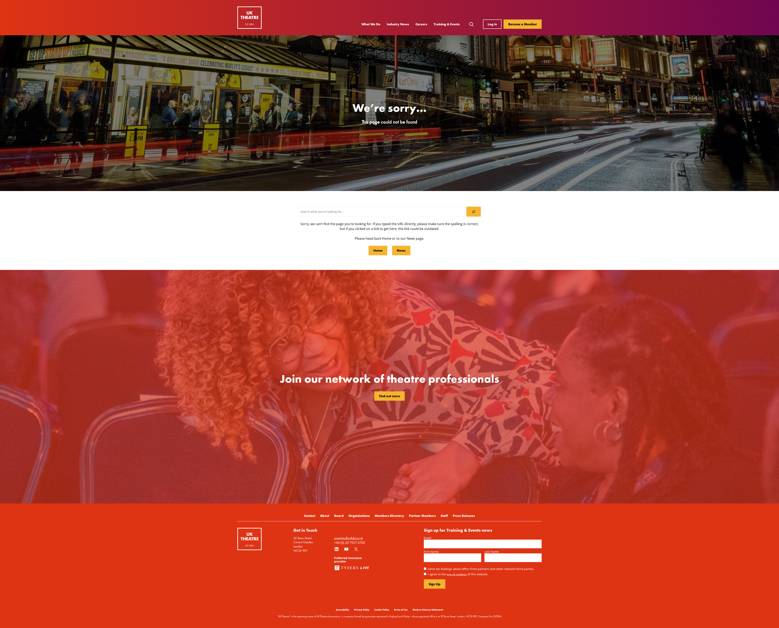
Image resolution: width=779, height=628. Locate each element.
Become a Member (522, 24)
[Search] (473, 212)
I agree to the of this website (457, 574)
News (401, 250)
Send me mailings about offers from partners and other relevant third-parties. (481, 569)
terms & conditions (457, 574)
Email (427, 538)
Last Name (491, 551)
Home (378, 250)
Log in (492, 24)
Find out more (389, 396)
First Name (431, 551)
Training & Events (447, 24)
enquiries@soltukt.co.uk (348, 538)
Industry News (398, 24)
